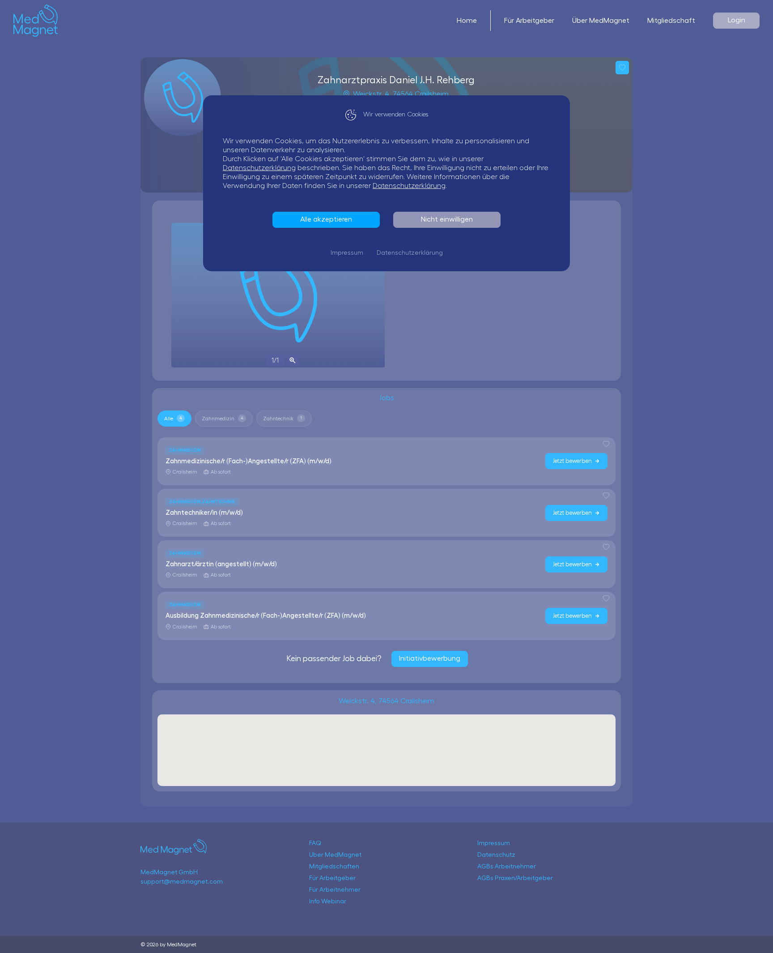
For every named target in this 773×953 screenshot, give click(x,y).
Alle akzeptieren (326, 219)
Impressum (347, 253)
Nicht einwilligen (447, 219)
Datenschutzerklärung (259, 167)
